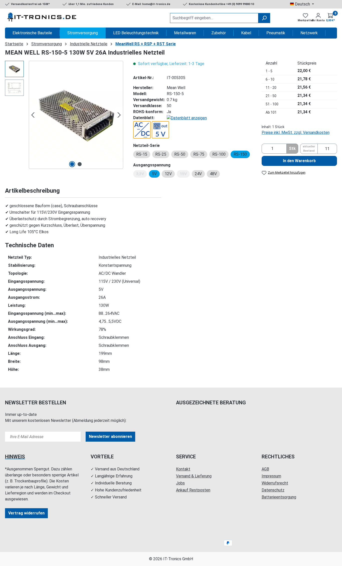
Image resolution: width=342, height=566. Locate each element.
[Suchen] (264, 18)
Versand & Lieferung (194, 476)
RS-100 (219, 154)
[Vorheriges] (33, 115)
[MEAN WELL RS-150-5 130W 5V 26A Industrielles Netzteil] (76, 115)
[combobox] (214, 18)
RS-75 (198, 154)
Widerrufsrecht (275, 483)
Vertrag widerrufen (26, 513)
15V (185, 174)
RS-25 (160, 154)
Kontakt (183, 469)
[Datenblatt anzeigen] (187, 117)
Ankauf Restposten (193, 490)
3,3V (141, 174)
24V (198, 173)
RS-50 (179, 154)
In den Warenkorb (299, 160)
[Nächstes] (119, 115)
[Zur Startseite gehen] (42, 18)
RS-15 (141, 154)
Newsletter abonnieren (110, 436)
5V (154, 173)
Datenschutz (273, 490)
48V (213, 173)
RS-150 (240, 154)
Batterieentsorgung (279, 497)
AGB (265, 469)
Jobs (180, 483)
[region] (64, 115)
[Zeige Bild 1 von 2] (72, 164)
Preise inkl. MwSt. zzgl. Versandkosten (295, 132)
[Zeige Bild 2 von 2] (80, 164)
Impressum (271, 476)
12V (168, 173)
